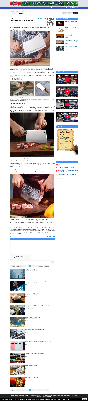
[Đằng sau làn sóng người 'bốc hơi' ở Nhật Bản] (17, 274)
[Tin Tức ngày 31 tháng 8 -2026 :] (60, 29)
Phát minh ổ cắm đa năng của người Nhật (34, 329)
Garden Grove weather (67, 70)
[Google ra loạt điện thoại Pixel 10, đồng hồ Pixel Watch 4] (17, 346)
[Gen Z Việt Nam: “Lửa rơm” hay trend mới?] (60, 48)
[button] (25, 8)
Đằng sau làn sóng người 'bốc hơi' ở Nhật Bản (35, 269)
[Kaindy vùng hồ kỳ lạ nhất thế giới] (17, 322)
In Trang (10, 236)
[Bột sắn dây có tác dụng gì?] (17, 370)
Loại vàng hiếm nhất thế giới (31, 377)
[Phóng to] (12, 18)
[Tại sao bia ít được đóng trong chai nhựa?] (17, 358)
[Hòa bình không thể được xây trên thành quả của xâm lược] (60, 42)
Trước (40, 18)
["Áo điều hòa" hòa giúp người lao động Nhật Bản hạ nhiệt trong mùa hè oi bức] (17, 310)
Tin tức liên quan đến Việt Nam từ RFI (67, 167)
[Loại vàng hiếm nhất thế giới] (17, 382)
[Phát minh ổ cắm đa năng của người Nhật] (17, 334)
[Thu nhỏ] (10, 18)
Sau (44, 18)
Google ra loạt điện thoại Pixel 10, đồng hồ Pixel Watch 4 (38, 341)
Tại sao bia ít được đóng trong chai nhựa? (34, 353)
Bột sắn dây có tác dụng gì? (31, 365)
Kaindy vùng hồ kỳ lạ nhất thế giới (33, 317)
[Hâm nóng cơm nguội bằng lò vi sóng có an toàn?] (17, 298)
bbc (59, 164)
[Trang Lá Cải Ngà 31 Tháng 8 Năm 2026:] (60, 23)
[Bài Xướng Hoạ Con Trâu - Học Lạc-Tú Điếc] (60, 36)
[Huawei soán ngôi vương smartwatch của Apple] (17, 286)
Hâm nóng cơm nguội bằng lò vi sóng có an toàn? (36, 293)
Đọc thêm (26, 272)
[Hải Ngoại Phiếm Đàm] (44, 3)
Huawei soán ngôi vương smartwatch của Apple (36, 281)
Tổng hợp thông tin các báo (64, 178)
